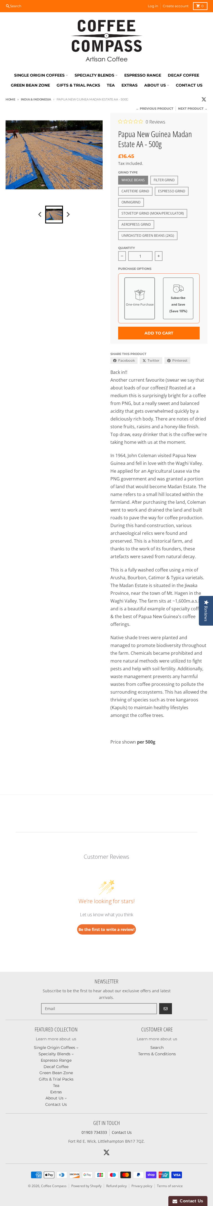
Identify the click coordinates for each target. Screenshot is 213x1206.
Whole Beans (133, 180)
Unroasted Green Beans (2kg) (147, 235)
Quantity (126, 248)
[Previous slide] (40, 214)
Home (10, 99)
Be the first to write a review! (106, 929)
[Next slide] (68, 214)
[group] (54, 214)
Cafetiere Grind (135, 191)
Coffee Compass (54, 1186)
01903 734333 (94, 1132)
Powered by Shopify (86, 1186)
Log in (153, 6)
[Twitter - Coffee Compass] (203, 99)
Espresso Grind (171, 191)
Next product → (192, 108)
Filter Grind (164, 180)
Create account (176, 6)
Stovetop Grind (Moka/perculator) (152, 213)
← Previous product (154, 108)
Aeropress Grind (136, 224)
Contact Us (122, 1132)
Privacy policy (141, 1186)
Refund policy (116, 1186)
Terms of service (170, 1186)
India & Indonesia (36, 99)
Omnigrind (131, 202)
